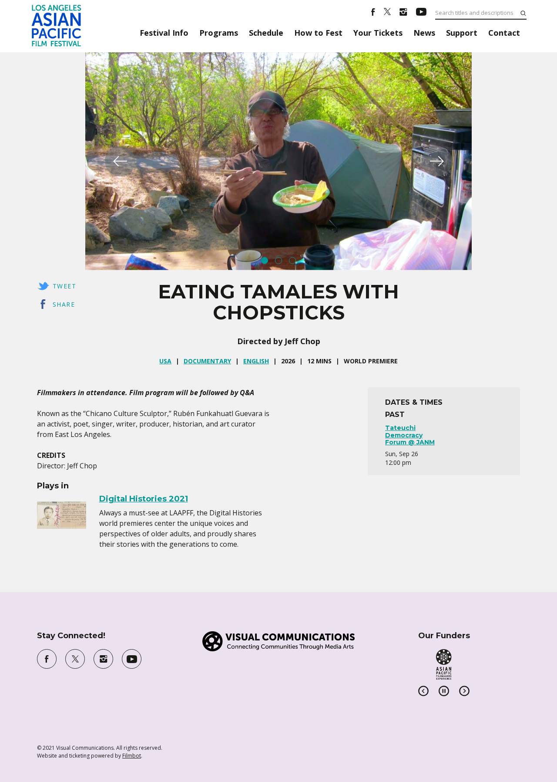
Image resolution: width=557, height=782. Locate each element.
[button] (120, 161)
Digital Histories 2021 (143, 499)
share (64, 304)
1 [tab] (264, 260)
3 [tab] (292, 260)
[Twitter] (387, 13)
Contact (504, 32)
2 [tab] (278, 260)
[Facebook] (373, 13)
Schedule (266, 32)
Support (461, 32)
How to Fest (318, 32)
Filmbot (131, 755)
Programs (218, 32)
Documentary (207, 361)
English (256, 361)
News (424, 32)
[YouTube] (421, 13)
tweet (64, 286)
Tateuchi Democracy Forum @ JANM (410, 435)
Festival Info (164, 32)
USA (165, 361)
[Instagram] (403, 13)
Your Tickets (378, 32)
